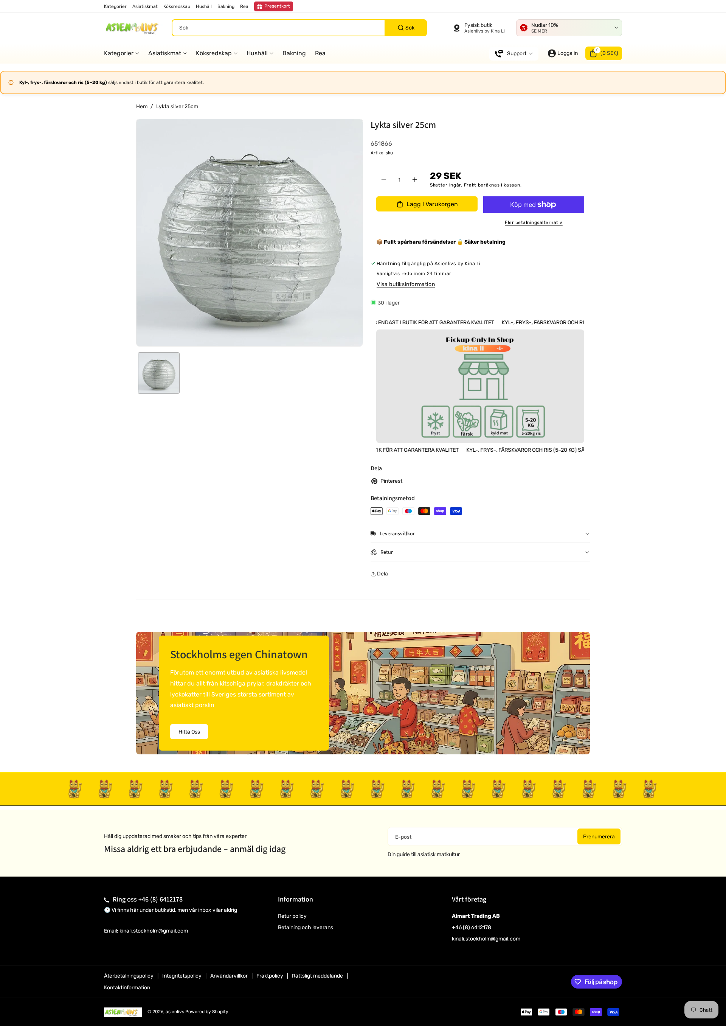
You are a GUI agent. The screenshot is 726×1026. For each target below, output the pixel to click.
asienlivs (175, 1011)
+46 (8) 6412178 (160, 899)
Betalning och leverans (305, 927)
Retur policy (292, 916)
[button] (603, 53)
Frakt (470, 185)
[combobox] (299, 27)
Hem (141, 106)
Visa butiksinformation (406, 284)
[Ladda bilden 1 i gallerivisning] (159, 373)
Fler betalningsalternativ (534, 222)
